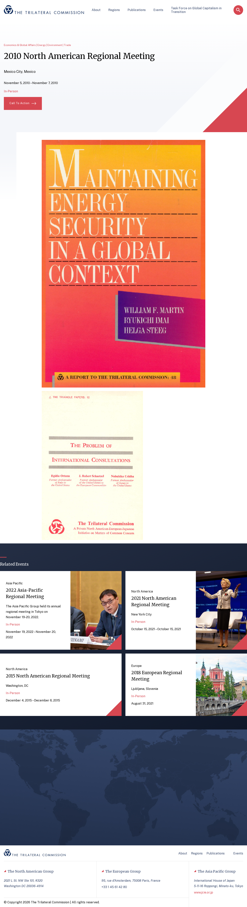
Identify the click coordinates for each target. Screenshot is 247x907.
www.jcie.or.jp (203, 892)
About (96, 10)
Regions (114, 10)
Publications (137, 10)
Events (158, 10)
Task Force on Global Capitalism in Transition (196, 10)
